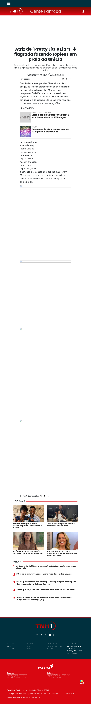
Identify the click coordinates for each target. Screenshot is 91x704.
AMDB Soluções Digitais (30, 697)
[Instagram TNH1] (37, 635)
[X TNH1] (46, 635)
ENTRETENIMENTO (54, 646)
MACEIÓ (10, 646)
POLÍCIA (30, 644)
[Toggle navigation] (9, 3)
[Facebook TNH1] (41, 635)
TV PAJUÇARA (52, 644)
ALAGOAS (10, 649)
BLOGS (29, 646)
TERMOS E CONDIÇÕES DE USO (75, 650)
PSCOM (50, 649)
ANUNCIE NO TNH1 (74, 646)
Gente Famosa (45, 11)
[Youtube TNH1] (50, 635)
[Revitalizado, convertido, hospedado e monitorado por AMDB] (82, 682)
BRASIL (29, 649)
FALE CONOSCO (73, 653)
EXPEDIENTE (72, 644)
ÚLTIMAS (10, 644)
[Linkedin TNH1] (54, 635)
